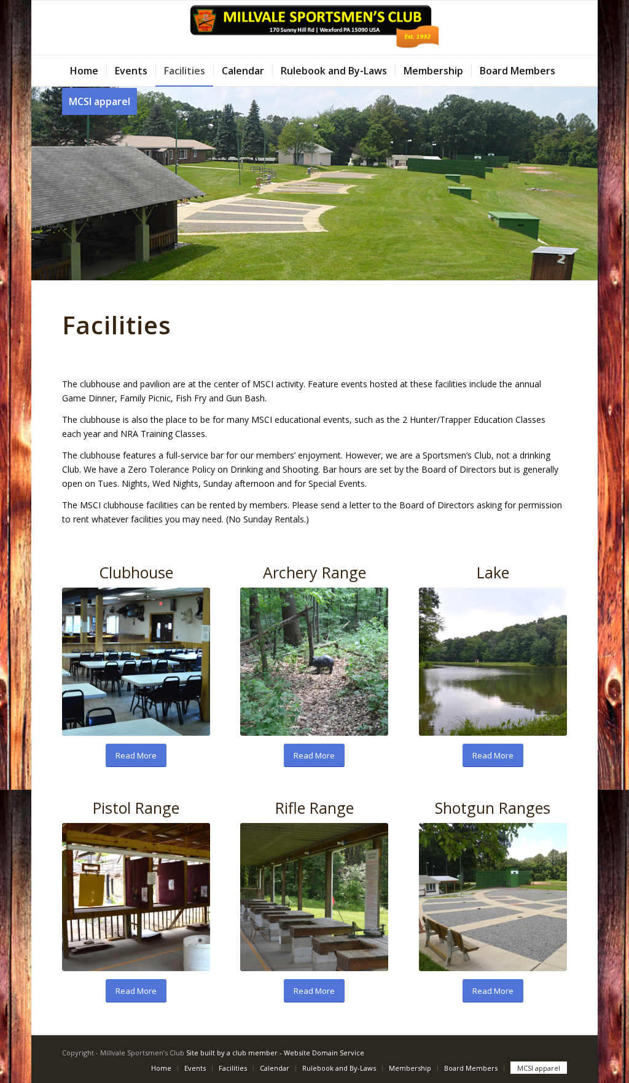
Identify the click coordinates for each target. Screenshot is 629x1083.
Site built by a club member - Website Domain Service (275, 1052)
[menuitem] (84, 70)
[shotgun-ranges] (493, 897)
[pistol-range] (136, 897)
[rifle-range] (314, 897)
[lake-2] (493, 662)
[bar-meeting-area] (136, 662)
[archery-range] (314, 662)
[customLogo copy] (315, 28)
